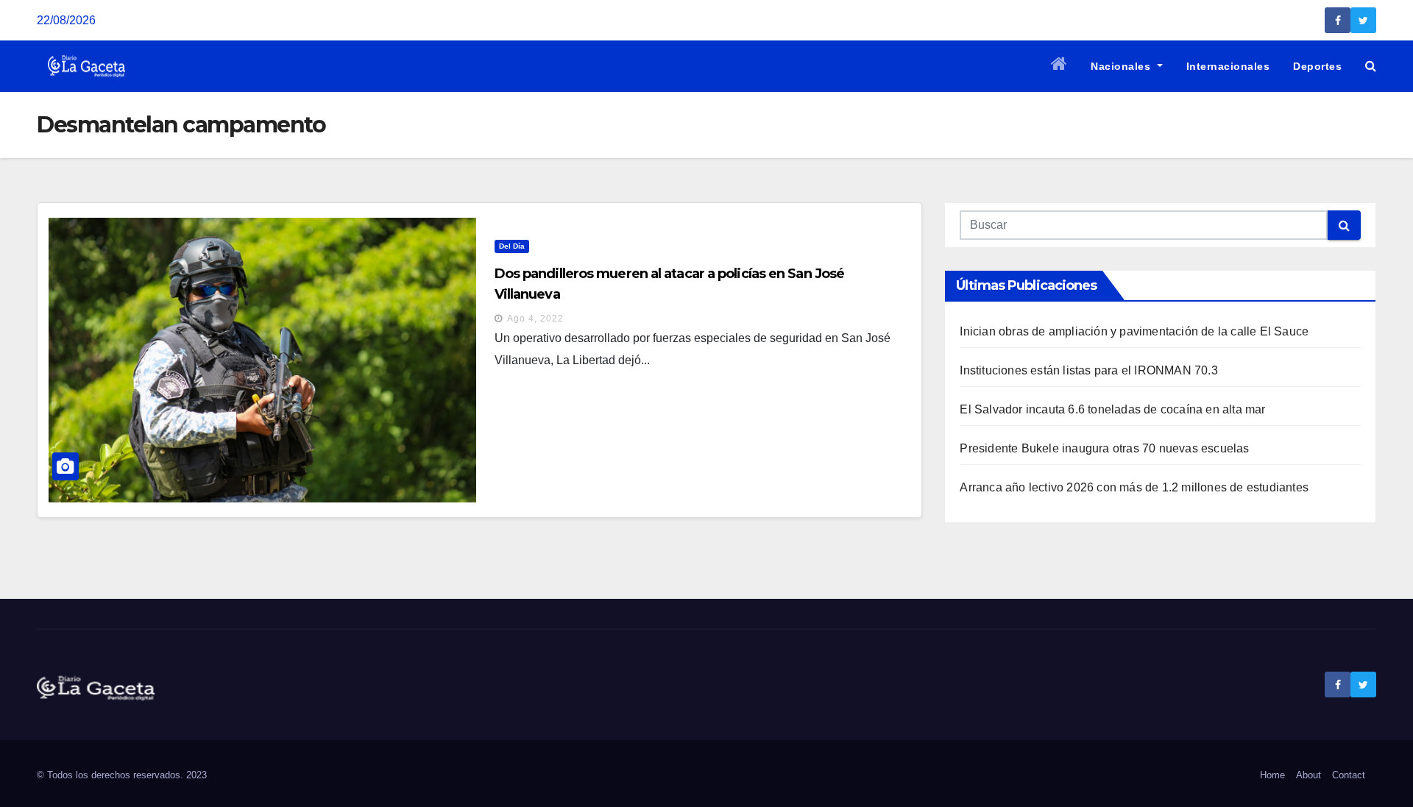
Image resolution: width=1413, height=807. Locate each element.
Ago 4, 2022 (535, 318)
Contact (1348, 775)
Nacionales (1122, 66)
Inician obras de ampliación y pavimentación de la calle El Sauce (1134, 331)
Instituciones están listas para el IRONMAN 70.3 (1088, 370)
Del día (512, 246)
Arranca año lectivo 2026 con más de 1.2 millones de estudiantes (1134, 487)
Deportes (1317, 66)
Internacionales (1228, 66)
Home (1272, 775)
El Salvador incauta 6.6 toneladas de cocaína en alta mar (1112, 409)
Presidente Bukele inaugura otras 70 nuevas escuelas (1104, 448)
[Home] (1059, 66)
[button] (1370, 66)
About (1308, 775)
